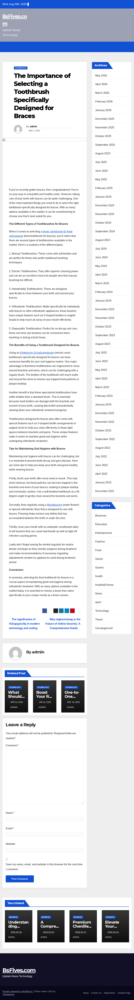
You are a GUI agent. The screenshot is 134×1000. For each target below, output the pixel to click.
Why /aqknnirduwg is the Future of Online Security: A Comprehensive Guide (62, 624)
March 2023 (102, 387)
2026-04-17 (81, 932)
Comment (12, 745)
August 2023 (102, 344)
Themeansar (8, 994)
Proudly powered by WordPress (17, 991)
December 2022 (104, 413)
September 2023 (105, 335)
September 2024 (105, 231)
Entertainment (103, 533)
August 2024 (102, 240)
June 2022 (101, 465)
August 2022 (102, 447)
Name (10, 812)
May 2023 (101, 370)
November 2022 (104, 421)
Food (98, 550)
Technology (20, 68)
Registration (109, 993)
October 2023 (103, 326)
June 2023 (101, 361)
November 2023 (104, 318)
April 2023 (101, 378)
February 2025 (104, 188)
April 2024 (101, 274)
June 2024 (101, 257)
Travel (99, 619)
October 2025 (103, 136)
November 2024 (104, 214)
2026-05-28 (16, 932)
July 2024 (101, 248)
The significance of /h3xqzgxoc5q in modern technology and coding (24, 624)
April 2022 (101, 473)
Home (86, 993)
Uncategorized (104, 628)
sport (98, 602)
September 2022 (105, 439)
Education (101, 524)
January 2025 (103, 196)
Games (99, 567)
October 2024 (103, 222)
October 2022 (103, 430)
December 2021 (104, 491)
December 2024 (104, 205)
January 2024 (103, 300)
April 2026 (101, 84)
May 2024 (101, 266)
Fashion (100, 541)
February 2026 (104, 101)
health (99, 576)
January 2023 (103, 404)
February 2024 (104, 292)
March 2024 (102, 283)
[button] (122, 46)
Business (100, 515)
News (98, 593)
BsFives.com (18, 970)
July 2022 (101, 456)
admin (33, 126)
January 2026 (103, 110)
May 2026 (101, 75)
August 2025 (102, 153)
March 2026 (102, 92)
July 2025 (101, 162)
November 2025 (104, 127)
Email (10, 828)
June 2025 (101, 170)
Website (10, 844)
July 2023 (101, 352)
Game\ (99, 558)
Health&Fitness (104, 584)
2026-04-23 (49, 932)
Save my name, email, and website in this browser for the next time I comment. (44, 867)
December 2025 (104, 118)
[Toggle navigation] (128, 47)
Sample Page (124, 993)
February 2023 (104, 395)
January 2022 (103, 482)
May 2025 (101, 179)
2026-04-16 (113, 932)
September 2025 (105, 144)
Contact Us (96, 993)
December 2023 (104, 309)
